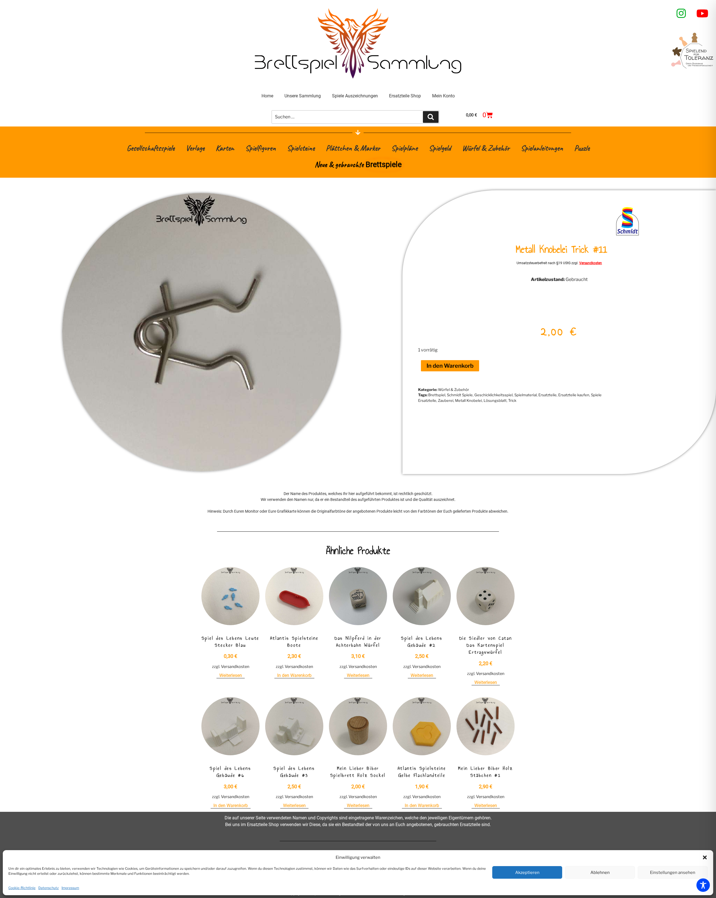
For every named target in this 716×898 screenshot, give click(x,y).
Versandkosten (590, 263)
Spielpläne (404, 148)
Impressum (70, 888)
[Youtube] (702, 13)
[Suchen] (431, 117)
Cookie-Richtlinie (22, 888)
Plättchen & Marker (353, 148)
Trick (512, 400)
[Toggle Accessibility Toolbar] (703, 885)
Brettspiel (436, 395)
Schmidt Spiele (460, 395)
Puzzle (582, 148)
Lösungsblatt (495, 400)
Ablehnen (600, 872)
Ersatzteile (547, 395)
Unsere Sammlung (302, 96)
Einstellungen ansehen (672, 872)
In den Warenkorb (450, 365)
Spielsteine (301, 148)
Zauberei (445, 400)
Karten (225, 148)
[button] (705, 857)
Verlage (195, 148)
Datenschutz (48, 888)
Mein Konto (443, 96)
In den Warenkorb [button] (294, 675)
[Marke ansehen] (627, 235)
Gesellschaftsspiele (151, 148)
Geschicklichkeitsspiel (493, 395)
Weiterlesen (230, 675)
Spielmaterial (525, 395)
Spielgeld (440, 148)
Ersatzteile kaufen (573, 395)
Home (267, 96)
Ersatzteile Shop (405, 96)
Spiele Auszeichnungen (355, 96)
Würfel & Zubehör (486, 148)
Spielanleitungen (542, 148)
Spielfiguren (260, 148)
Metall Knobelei (468, 400)
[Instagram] (681, 13)
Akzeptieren (527, 872)
